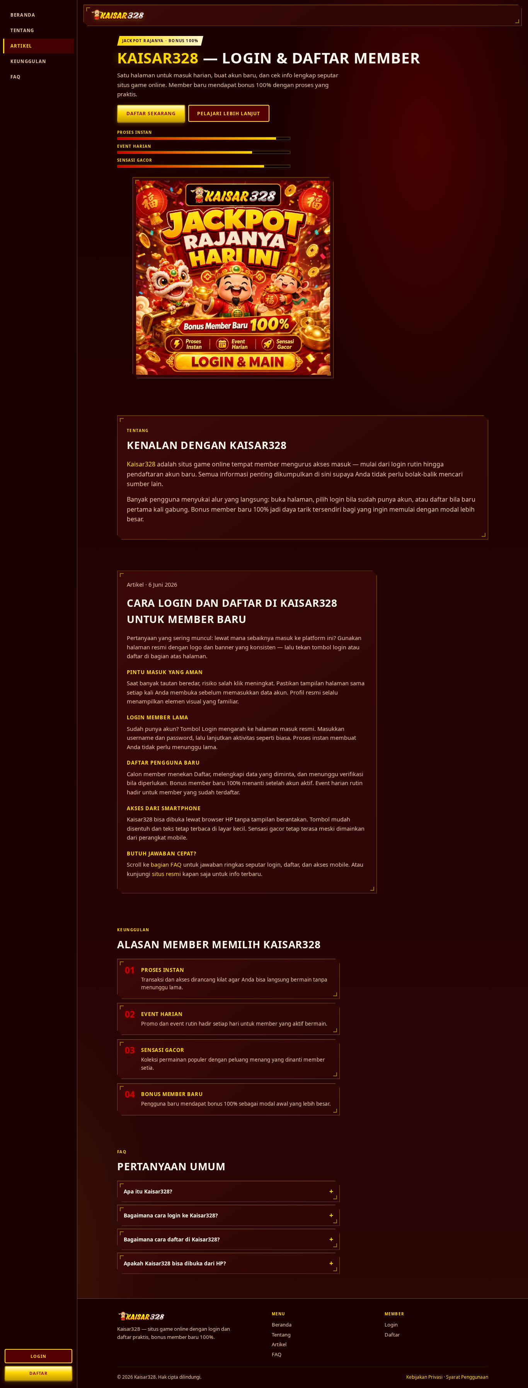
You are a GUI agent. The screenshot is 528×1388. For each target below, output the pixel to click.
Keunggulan (28, 61)
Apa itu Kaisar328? (228, 1191)
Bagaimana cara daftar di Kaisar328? (228, 1239)
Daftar (38, 1373)
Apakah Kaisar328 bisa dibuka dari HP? (228, 1263)
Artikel (21, 46)
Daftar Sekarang (151, 113)
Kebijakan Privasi (424, 1377)
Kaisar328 (158, 58)
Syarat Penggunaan (467, 1377)
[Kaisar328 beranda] (118, 15)
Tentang (22, 30)
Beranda (22, 15)
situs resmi (166, 874)
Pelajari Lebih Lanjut (228, 113)
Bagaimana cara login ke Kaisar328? (228, 1215)
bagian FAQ (166, 864)
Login (38, 1356)
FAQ (15, 77)
